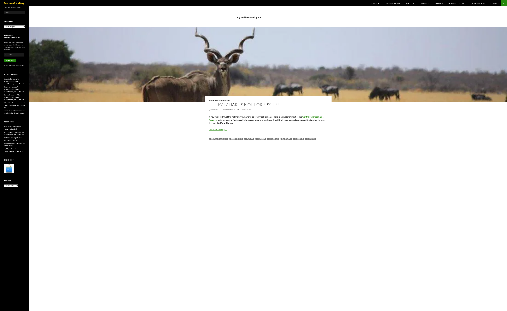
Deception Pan (236, 139)
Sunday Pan (286, 139)
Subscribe (10, 60)
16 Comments (245, 110)
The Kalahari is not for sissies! (244, 104)
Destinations (424, 3)
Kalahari (249, 139)
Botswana (213, 100)
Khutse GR (261, 139)
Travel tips (409, 3)
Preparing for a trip (392, 3)
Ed (5, 103)
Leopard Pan (273, 139)
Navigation (438, 3)
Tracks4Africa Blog (14, 3)
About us (493, 3)
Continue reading (218, 129)
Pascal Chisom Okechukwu (13, 111)
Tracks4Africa (229, 110)
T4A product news (478, 3)
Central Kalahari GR (219, 139)
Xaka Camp (311, 139)
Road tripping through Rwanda (14, 113)
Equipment (375, 3)
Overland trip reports (456, 3)
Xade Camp (299, 139)
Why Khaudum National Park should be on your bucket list (14, 81)
